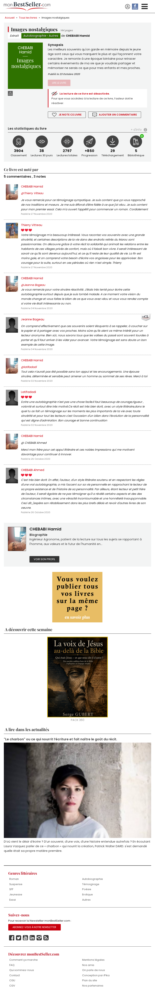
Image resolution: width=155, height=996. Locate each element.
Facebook (12, 938)
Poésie (86, 889)
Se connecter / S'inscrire (127, 7)
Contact (14, 975)
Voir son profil (44, 559)
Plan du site (89, 980)
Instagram (39, 938)
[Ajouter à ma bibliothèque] (142, 136)
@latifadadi (29, 367)
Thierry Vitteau (31, 225)
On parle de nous (93, 970)
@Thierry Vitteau (32, 193)
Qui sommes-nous (21, 970)
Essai (12, 900)
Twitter (19, 938)
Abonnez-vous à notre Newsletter (34, 927)
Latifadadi (28, 392)
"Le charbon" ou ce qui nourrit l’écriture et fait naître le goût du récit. (60, 739)
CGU (12, 980)
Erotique (87, 894)
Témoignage (90, 884)
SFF (11, 889)
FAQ (12, 965)
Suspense (15, 884)
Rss (46, 938)
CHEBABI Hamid (78, 36)
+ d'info (136, 130)
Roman (14, 879)
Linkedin (32, 938)
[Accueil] (27, 6)
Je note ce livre (70, 115)
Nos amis (88, 965)
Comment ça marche (23, 960)
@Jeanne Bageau (33, 285)
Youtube (25, 938)
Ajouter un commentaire (118, 115)
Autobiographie (34, 36)
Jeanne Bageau (32, 319)
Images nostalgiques (55, 18)
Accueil (10, 18)
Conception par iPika (96, 975)
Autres (53, 36)
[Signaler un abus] (10, 93)
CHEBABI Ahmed (32, 470)
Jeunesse (15, 894)
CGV (12, 986)
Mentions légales (93, 960)
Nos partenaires (92, 986)
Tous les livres (28, 18)
